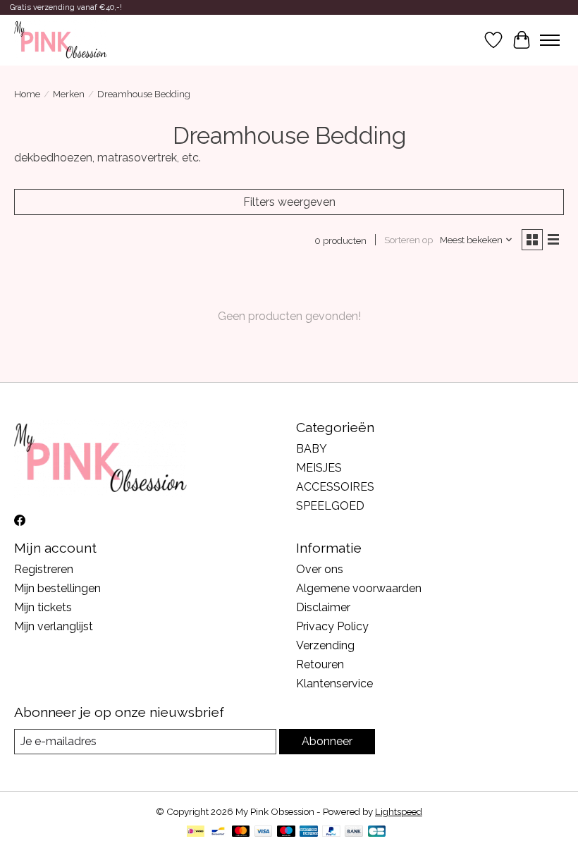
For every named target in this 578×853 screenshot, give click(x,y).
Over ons (319, 569)
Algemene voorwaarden (359, 588)
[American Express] (309, 832)
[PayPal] (331, 832)
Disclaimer (323, 607)
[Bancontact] (218, 832)
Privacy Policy (332, 626)
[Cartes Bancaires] (377, 832)
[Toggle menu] (550, 40)
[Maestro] (286, 832)
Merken (69, 93)
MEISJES (319, 467)
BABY (311, 448)
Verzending (325, 645)
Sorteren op (408, 239)
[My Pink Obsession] (60, 40)
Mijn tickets (43, 607)
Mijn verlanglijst (53, 626)
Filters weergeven (289, 202)
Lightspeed (398, 811)
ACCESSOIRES (335, 486)
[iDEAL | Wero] (195, 832)
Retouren (320, 664)
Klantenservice (334, 683)
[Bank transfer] (354, 832)
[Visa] (263, 832)
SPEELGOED (330, 506)
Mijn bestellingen (57, 588)
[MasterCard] (241, 832)
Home (27, 93)
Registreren (43, 569)
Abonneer (327, 741)
